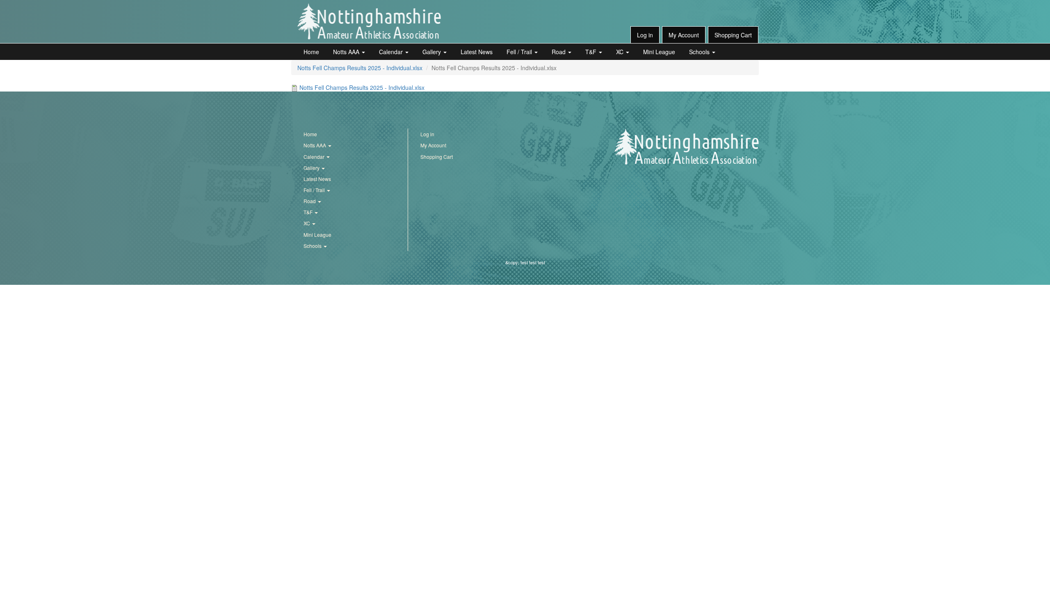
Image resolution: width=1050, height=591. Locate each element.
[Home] (369, 21)
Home (311, 52)
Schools (700, 52)
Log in (645, 35)
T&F (591, 52)
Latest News (477, 52)
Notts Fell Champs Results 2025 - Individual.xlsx (359, 68)
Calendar (391, 52)
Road (559, 52)
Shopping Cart (733, 35)
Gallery (432, 52)
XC (620, 52)
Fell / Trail (520, 52)
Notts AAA (347, 52)
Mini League (659, 52)
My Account (684, 35)
